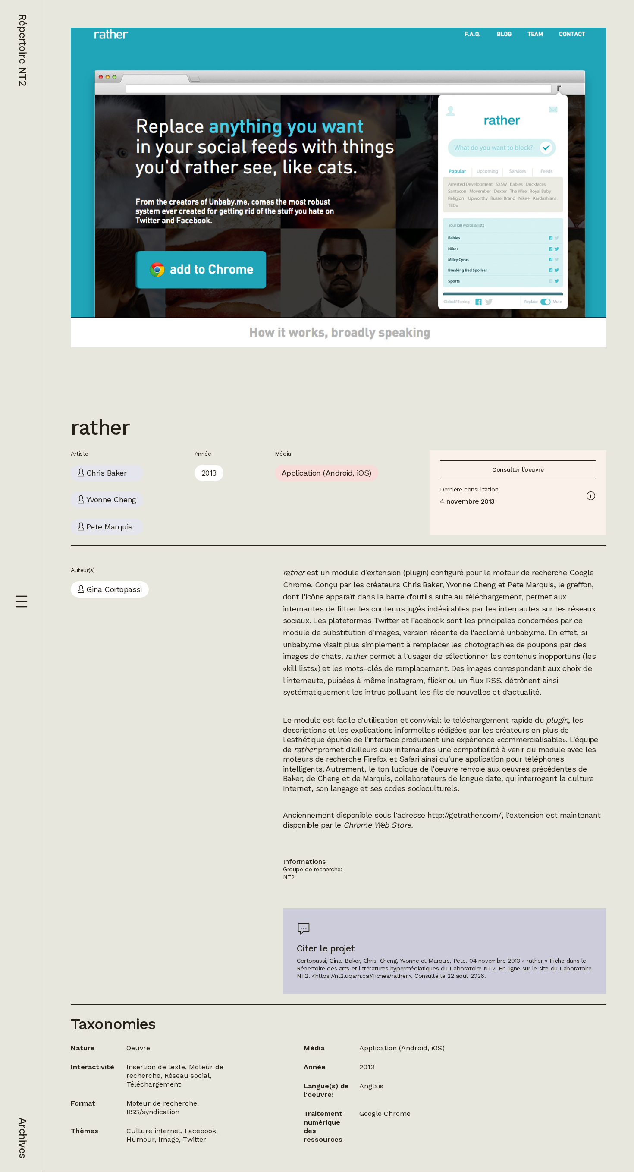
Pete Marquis (531, 584)
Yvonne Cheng (471, 584)
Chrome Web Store (377, 824)
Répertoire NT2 (23, 50)
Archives (23, 1138)
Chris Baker (422, 584)
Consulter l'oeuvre (517, 469)
